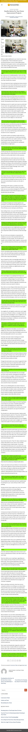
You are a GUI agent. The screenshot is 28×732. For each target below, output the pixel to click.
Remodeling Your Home (6, 702)
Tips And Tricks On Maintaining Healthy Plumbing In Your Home (13, 713)
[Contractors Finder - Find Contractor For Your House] (14, 4)
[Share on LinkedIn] (20, 661)
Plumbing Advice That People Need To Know (11, 710)
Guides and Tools (5, 700)
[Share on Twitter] (13, 661)
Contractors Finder (14, 9)
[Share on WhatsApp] (8, 661)
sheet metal (24, 665)
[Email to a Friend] (15, 661)
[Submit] (25, 690)
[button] (2, 4)
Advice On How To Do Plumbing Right (9, 717)
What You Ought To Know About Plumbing (10, 722)
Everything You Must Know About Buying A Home (12, 719)
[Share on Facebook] (10, 661)
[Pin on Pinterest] (17, 661)
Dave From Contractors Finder (16, 17)
